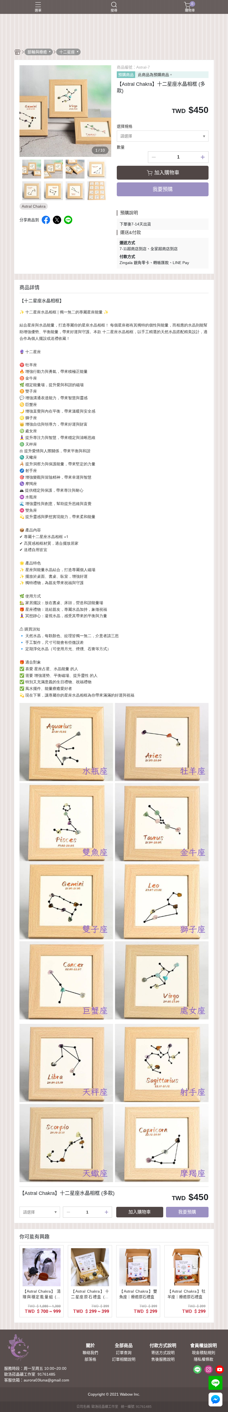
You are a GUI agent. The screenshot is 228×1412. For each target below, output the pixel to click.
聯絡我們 (90, 1353)
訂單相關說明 (123, 1359)
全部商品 (124, 1345)
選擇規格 (124, 126)
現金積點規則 (203, 1353)
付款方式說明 (163, 1345)
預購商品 (126, 74)
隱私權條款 (203, 1359)
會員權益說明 (203, 1345)
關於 (90, 1345)
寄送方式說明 (163, 1353)
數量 (121, 147)
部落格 (90, 1359)
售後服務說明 (163, 1359)
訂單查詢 (124, 1353)
